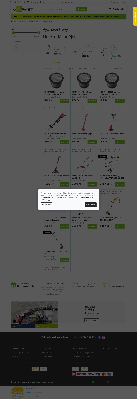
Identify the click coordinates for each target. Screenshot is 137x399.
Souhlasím (90, 205)
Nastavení (46, 205)
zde (49, 199)
